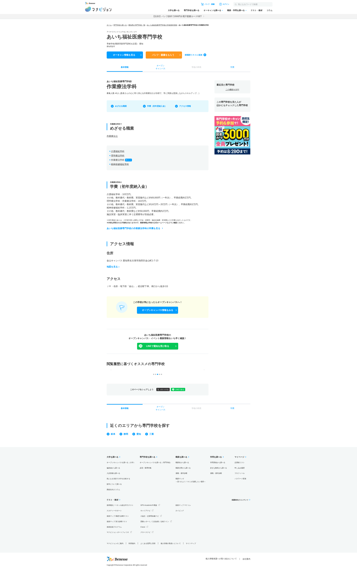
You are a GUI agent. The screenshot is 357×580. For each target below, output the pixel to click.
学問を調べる (216, 457)
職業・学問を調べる (236, 10)
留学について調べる (114, 484)
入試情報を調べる (113, 473)
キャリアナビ (145, 511)
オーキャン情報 (124, 55)
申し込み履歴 (240, 468)
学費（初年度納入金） (157, 106)
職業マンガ (191, 480)
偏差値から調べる (113, 468)
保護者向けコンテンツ (240, 500)
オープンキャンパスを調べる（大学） (121, 462)
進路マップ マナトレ (183, 505)
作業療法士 (112, 136)
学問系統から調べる (217, 462)
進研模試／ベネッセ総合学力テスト (120, 505)
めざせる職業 (121, 106)
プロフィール (240, 473)
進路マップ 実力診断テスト (117, 522)
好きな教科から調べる (218, 468)
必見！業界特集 (145, 468)
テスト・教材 (256, 10)
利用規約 (132, 543)
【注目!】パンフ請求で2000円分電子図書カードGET (177, 16)
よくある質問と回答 (147, 543)
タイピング (179, 511)
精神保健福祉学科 (120, 164)
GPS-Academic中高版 (148, 505)
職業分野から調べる (183, 468)
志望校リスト (240, 462)
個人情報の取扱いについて (171, 543)
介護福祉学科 (117, 151)
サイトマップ (191, 543)
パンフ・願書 (163, 55)
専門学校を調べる (191, 10)
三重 (151, 434)
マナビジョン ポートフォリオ (118, 532)
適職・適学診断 (181, 473)
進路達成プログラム (114, 527)
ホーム (109, 25)
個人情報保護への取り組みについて (221, 559)
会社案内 (246, 559)
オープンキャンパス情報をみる (157, 310)
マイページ (239, 457)
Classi (142, 527)
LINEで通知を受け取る (157, 346)
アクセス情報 (185, 106)
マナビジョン (98, 9)
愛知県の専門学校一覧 (136, 25)
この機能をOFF (232, 89)
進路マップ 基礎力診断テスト (118, 516)
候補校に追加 (193, 55)
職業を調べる (181, 457)
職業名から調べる (182, 462)
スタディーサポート (114, 511)
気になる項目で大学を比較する (118, 479)
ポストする (164, 390)
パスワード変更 (240, 479)
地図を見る (112, 267)
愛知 (139, 434)
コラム (269, 10)
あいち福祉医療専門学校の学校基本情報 (162, 25)
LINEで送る (179, 390)
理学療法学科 (117, 155)
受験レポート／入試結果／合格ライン (154, 522)
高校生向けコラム (113, 490)
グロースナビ (145, 532)
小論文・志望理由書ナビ (149, 516)
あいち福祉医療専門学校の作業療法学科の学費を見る (133, 228)
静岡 (126, 434)
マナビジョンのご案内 (115, 543)
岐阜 (113, 434)
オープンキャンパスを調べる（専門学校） (156, 462)
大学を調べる (174, 10)
